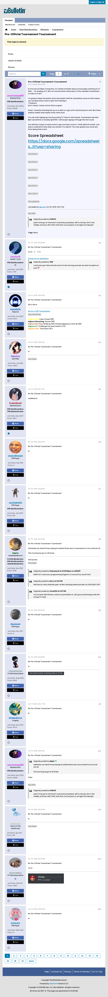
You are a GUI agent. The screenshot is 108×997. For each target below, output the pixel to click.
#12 (99, 751)
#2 (100, 242)
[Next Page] (79, 74)
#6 (99, 442)
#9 (99, 610)
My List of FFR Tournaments (39, 311)
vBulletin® (54, 983)
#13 (99, 809)
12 (82, 955)
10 (68, 955)
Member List (10, 25)
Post (16, 118)
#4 (99, 342)
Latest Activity (14, 60)
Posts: (9, 108)
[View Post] (56, 761)
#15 (99, 909)
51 (23, 961)
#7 (99, 489)
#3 (100, 295)
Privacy (67, 971)
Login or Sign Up (97, 2)
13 (90, 955)
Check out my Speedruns (38, 258)
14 (97, 955)
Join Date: (11, 106)
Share (17, 113)
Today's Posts (33, 25)
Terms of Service (81, 971)
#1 (100, 81)
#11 (99, 704)
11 (75, 955)
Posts (10, 54)
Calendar (21, 25)
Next (31, 961)
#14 (99, 859)
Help (47, 971)
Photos (11, 67)
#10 (99, 657)
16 (15, 961)
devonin (42, 207)
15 (8, 961)
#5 (99, 389)
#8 (100, 539)
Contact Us (56, 971)
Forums (9, 20)
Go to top (97, 971)
